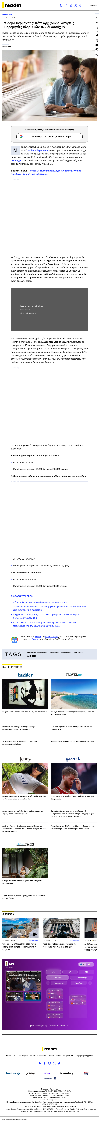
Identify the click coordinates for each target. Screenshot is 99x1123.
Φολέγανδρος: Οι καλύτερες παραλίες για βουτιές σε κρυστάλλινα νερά (72, 713)
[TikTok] (80, 5)
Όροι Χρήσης (23, 1056)
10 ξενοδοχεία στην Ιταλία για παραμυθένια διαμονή (72, 741)
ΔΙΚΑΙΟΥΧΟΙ (80, 653)
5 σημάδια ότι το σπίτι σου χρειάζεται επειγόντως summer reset (22, 882)
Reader (38, 637)
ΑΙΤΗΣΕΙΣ (32, 656)
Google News (51, 637)
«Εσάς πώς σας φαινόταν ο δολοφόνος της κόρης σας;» (40, 602)
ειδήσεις (34, 639)
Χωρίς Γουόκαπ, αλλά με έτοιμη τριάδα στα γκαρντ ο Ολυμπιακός (72, 797)
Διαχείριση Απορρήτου (84, 1056)
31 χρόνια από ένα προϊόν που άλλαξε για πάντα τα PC (25, 712)
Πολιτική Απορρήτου (38, 1056)
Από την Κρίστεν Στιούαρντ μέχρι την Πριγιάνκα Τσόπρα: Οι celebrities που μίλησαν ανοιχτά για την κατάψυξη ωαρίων (24, 828)
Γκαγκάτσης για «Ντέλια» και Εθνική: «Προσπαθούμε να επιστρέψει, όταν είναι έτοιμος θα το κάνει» (73, 827)
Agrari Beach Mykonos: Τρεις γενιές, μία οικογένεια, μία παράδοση (23, 897)
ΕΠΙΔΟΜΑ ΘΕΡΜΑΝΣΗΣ (37, 653)
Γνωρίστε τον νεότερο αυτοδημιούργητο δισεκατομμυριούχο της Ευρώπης (18, 728)
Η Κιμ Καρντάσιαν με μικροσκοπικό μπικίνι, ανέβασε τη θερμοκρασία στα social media (24, 797)
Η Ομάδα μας (68, 1056)
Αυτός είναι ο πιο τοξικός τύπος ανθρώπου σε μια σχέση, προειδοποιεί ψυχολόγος (22, 812)
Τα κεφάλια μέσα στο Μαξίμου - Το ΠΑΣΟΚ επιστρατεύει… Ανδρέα (19, 742)
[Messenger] (96, 45)
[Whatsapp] (96, 49)
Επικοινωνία (10, 1056)
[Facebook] (66, 5)
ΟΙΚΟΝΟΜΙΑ (7, 14)
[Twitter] (75, 5)
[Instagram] (71, 5)
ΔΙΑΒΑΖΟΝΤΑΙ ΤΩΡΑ (22, 596)
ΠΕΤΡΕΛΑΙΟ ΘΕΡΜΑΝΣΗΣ (61, 653)
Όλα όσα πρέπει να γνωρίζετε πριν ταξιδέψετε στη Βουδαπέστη (71, 728)
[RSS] (61, 5)
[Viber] (96, 54)
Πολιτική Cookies (54, 1056)
